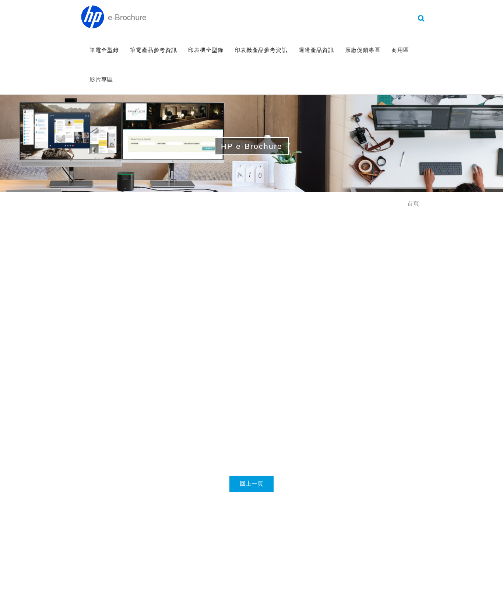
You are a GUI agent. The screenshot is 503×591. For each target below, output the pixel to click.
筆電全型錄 (104, 50)
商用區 (400, 50)
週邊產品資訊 (316, 50)
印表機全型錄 (206, 50)
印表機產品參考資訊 (261, 50)
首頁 (413, 203)
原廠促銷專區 (362, 50)
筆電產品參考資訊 (153, 50)
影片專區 (101, 79)
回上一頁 (251, 483)
